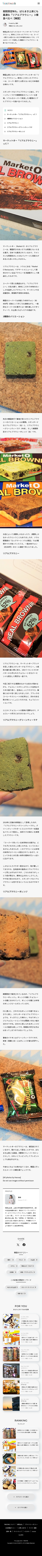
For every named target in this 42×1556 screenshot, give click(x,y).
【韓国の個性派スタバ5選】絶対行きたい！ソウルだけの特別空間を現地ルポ (29, 1405)
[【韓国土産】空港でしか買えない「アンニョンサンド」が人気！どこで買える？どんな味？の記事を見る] (9, 1458)
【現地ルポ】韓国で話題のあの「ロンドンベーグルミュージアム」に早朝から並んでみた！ (29, 1389)
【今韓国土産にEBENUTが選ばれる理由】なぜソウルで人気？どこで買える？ (29, 1323)
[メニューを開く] (39, 3)
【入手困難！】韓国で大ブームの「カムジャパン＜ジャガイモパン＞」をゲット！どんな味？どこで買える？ (27, 1483)
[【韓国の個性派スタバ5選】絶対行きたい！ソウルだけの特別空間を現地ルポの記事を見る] (11, 1403)
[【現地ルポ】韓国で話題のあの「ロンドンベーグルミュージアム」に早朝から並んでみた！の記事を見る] (11, 1387)
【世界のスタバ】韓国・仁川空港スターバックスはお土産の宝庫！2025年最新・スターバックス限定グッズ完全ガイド (29, 1356)
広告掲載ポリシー (10, 1528)
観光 (9, 1260)
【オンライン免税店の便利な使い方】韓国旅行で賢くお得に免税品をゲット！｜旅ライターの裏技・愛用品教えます (29, 1373)
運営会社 (19, 1524)
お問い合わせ (22, 1528)
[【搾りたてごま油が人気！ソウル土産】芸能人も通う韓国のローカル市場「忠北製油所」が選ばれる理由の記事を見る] (11, 1337)
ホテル (13, 1266)
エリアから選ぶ (22, 1507)
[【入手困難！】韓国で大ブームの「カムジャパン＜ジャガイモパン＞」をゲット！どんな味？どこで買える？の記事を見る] (9, 1484)
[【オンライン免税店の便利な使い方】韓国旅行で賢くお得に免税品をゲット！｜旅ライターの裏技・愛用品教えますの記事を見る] (11, 1370)
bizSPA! (21, 1535)
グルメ (21, 1260)
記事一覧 (8, 1531)
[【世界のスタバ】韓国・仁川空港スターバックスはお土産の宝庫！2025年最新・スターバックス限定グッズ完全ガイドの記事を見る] (11, 1354)
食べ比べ (21, 1293)
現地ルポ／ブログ (27, 1266)
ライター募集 (33, 1528)
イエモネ (26, 1531)
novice (34, 1531)
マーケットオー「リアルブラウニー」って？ (21, 114)
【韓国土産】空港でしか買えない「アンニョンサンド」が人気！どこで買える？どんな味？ (27, 1458)
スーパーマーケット (28, 1287)
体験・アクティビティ (26, 1272)
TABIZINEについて (9, 1524)
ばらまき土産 (12, 1287)
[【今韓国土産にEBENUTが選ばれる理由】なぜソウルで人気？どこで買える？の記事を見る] (11, 1321)
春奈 (17, 23)
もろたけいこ (24, 1318)
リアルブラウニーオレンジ (15, 131)
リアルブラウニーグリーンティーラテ (18, 127)
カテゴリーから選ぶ (22, 1497)
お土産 (33, 1260)
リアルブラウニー (12, 123)
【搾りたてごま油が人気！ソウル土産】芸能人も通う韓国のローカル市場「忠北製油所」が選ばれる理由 (29, 1340)
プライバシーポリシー (31, 1524)
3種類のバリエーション (14, 118)
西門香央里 (23, 1384)
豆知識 (11, 1272)
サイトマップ (18, 1531)
